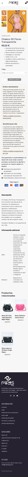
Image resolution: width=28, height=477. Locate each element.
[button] (23, 13)
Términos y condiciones (8, 420)
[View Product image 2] (4, 18)
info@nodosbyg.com (7, 464)
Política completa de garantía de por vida (13, 152)
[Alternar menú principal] (2, 3)
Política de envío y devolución (10, 412)
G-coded (4, 448)
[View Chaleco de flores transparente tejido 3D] (4, 13)
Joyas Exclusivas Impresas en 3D (11, 438)
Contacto (4, 407)
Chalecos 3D (6, 36)
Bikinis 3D (4, 443)
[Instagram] (10, 395)
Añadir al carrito (14, 79)
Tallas (4, 69)
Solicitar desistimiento (8, 423)
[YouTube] (17, 395)
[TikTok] (14, 395)
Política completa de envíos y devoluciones (12, 117)
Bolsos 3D (4, 435)
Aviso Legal (5, 415)
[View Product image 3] (4, 24)
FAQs (3, 410)
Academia (4, 451)
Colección (4, 446)
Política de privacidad (8, 418)
